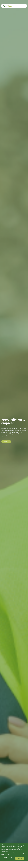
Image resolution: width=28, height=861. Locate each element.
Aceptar (19, 858)
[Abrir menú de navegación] (24, 5)
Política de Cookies (9, 857)
